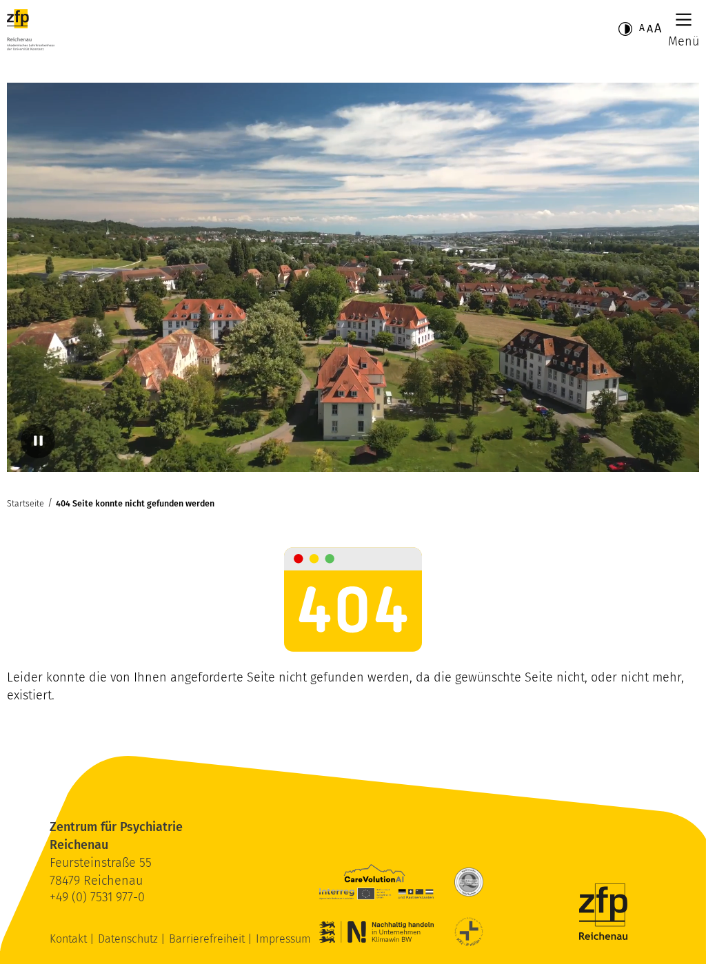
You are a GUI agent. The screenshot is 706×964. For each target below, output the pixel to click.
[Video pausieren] (38, 441)
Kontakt (70, 938)
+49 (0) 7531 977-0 (97, 897)
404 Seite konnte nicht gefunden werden (135, 503)
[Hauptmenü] (683, 19)
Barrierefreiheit (208, 938)
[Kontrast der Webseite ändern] (625, 29)
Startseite (25, 503)
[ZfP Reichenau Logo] (30, 29)
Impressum (283, 938)
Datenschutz (129, 938)
